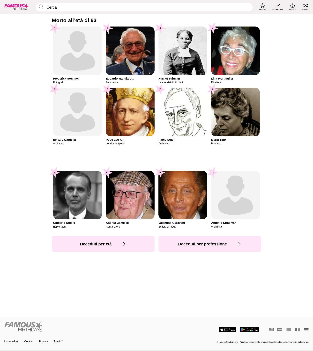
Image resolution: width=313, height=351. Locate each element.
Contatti (28, 341)
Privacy (43, 341)
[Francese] (297, 329)
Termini (58, 341)
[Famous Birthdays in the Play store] (249, 329)
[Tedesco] (306, 329)
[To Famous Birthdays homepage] (16, 6)
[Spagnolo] (279, 329)
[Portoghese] (288, 329)
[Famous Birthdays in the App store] (227, 329)
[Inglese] (271, 329)
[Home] (79, 326)
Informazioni (11, 341)
